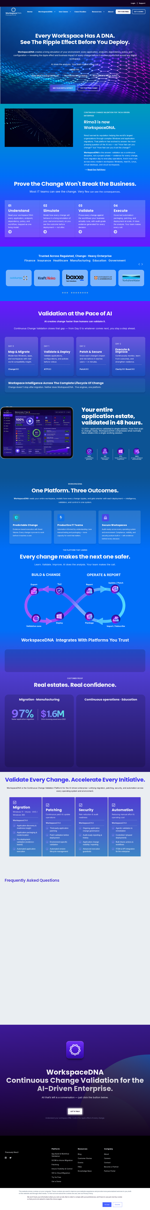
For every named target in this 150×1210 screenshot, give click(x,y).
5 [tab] (71, 292)
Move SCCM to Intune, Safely (105, 76)
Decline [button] (117, 1204)
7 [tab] (76, 292)
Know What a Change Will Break (45, 76)
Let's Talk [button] (75, 1108)
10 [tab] (83, 292)
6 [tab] (74, 292)
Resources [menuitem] (96, 12)
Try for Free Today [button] (88, 88)
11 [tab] (85, 292)
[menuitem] (133, 3)
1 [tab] (63, 292)
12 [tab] (87, 292)
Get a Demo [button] (138, 12)
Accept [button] (107, 1204)
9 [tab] (80, 292)
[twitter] (9, 1163)
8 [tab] (78, 292)
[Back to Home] (13, 11)
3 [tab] (67, 292)
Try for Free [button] (123, 12)
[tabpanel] (47, 278)
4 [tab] (69, 292)
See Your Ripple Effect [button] (63, 88)
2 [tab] (65, 292)
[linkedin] (6, 1163)
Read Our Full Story (96, 169)
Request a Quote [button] (14, 860)
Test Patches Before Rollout (75, 76)
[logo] (16, 1150)
